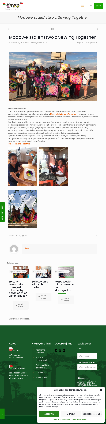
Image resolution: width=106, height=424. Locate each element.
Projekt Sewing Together (19, 144)
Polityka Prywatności (80, 419)
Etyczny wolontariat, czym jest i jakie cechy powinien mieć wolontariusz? (18, 289)
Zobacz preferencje (92, 414)
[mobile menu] (82, 6)
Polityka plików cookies (61, 419)
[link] (63, 114)
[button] (101, 390)
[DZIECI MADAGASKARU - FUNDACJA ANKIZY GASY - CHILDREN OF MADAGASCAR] (13, 6)
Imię (79, 348)
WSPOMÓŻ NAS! (2, 212)
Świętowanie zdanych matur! (40, 284)
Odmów (71, 414)
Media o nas (41, 377)
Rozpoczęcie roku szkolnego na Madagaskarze (64, 286)
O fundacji (40, 372)
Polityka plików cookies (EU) (42, 366)
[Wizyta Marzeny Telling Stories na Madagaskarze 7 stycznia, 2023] (2, 414)
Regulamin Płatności (41, 351)
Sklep (98, 6)
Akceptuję (49, 414)
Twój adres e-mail (86, 362)
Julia (25, 42)
